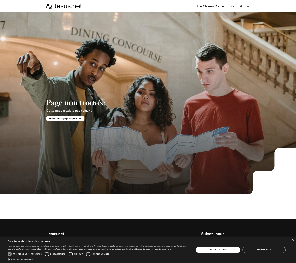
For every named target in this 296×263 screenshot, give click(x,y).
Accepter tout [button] (218, 249)
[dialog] (148, 250)
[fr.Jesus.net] (64, 6)
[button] (98, 259)
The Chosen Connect (212, 6)
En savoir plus (165, 249)
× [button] (292, 240)
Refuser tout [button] (264, 249)
